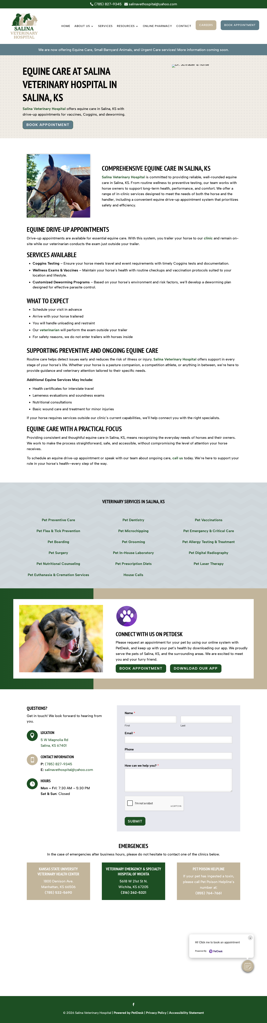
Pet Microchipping (133, 531)
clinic (208, 238)
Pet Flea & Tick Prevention (58, 531)
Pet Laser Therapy (209, 564)
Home (65, 26)
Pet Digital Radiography (208, 553)
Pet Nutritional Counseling (58, 564)
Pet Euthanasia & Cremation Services (58, 575)
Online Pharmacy (157, 26)
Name (130, 713)
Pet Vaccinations (208, 520)
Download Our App (196, 668)
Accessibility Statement (186, 1013)
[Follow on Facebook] (133, 1004)
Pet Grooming (133, 542)
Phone (129, 749)
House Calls (133, 575)
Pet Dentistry (133, 520)
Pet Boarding (58, 542)
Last (183, 725)
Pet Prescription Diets (133, 564)
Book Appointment (240, 25)
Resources (126, 26)
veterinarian (49, 330)
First (127, 725)
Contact (183, 26)
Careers (206, 25)
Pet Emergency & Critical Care (208, 531)
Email (130, 733)
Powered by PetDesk (128, 1013)
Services (105, 26)
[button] (248, 966)
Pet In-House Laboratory (133, 553)
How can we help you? (142, 765)
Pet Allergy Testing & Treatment (208, 542)
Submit (135, 821)
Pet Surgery (58, 553)
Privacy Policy (156, 1013)
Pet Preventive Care (58, 520)
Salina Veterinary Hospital (44, 109)
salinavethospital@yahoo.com (69, 770)
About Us (82, 26)
